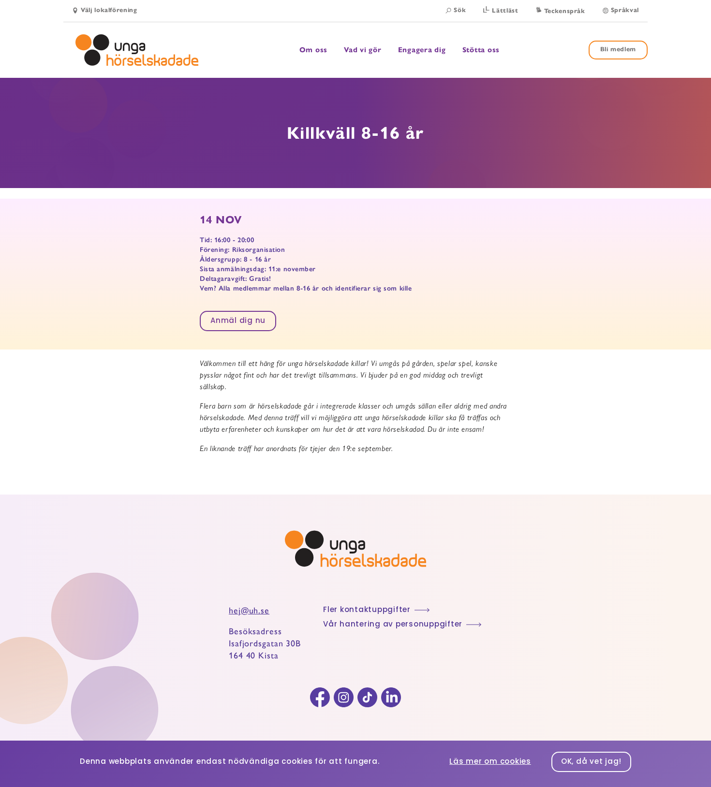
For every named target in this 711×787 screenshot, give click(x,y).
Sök (460, 10)
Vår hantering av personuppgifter (392, 624)
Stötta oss (481, 49)
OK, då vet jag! (591, 762)
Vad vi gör (363, 50)
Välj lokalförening (109, 10)
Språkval (625, 10)
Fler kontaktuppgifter (367, 610)
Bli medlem (618, 49)
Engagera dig (422, 50)
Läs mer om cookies (490, 762)
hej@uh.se (249, 610)
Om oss (313, 50)
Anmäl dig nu (238, 321)
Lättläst (505, 11)
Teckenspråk (564, 11)
